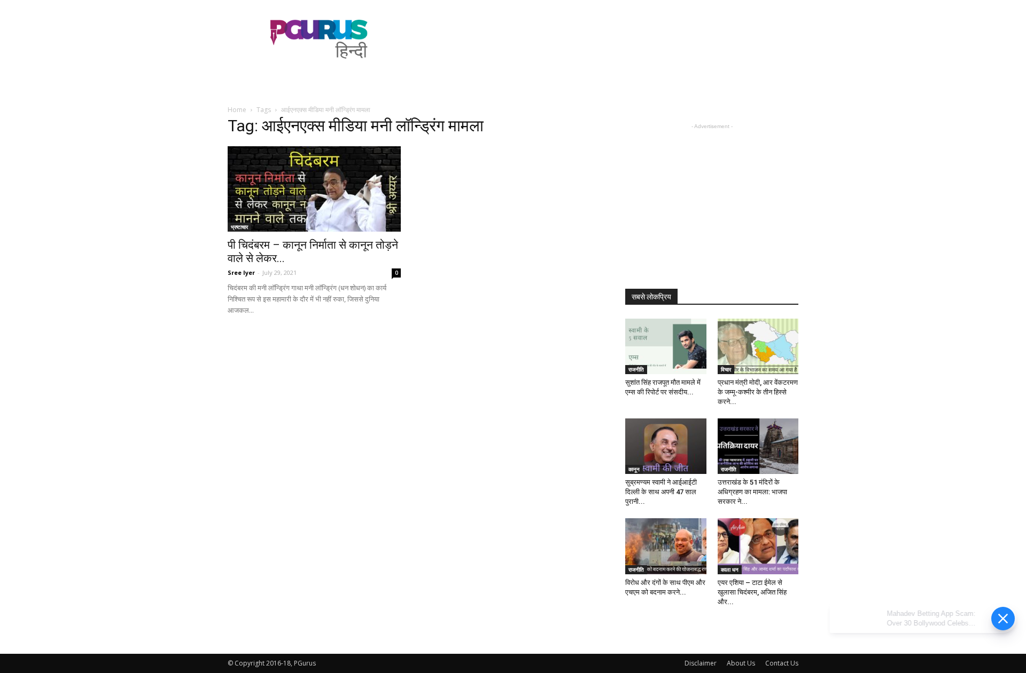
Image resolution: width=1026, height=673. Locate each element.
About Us (741, 663)
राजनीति (636, 369)
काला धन (730, 569)
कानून (634, 469)
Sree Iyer (241, 272)
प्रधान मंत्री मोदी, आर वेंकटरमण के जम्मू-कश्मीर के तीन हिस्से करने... (758, 392)
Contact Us (781, 663)
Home (237, 109)
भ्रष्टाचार (239, 227)
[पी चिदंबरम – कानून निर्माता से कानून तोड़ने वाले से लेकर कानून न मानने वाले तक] (314, 189)
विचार (726, 369)
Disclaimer (701, 663)
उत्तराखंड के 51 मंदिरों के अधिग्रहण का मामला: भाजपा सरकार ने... (752, 491)
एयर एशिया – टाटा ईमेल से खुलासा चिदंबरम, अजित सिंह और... (752, 592)
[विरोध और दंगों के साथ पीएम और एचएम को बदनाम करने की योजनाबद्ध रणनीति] (665, 546)
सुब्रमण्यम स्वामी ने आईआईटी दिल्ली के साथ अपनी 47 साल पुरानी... (661, 491)
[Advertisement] (603, 39)
